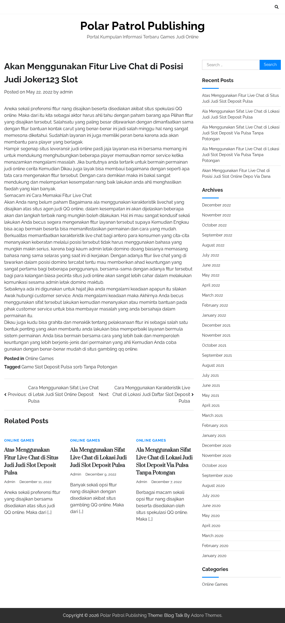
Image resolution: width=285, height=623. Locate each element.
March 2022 (212, 295)
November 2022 (216, 215)
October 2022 (214, 225)
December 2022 (216, 205)
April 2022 (211, 285)
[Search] (276, 7)
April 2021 (211, 405)
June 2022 (211, 265)
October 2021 (214, 345)
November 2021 (216, 335)
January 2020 (214, 555)
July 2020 (211, 495)
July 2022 (210, 255)
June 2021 (211, 385)
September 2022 (217, 235)
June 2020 (211, 505)
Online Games (39, 358)
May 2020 (211, 515)
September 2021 (217, 355)
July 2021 (210, 375)
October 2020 (214, 465)
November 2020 (216, 455)
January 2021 (214, 435)
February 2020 (215, 545)
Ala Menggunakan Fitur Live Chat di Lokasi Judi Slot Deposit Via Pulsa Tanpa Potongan (240, 155)
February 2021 (215, 425)
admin (66, 92)
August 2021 (213, 365)
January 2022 (214, 315)
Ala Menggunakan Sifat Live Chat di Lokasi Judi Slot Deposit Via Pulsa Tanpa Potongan (240, 133)
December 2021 (216, 325)
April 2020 (211, 525)
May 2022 (210, 275)
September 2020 (217, 475)
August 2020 (213, 485)
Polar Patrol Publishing (142, 26)
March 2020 (212, 535)
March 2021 (212, 415)
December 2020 (216, 445)
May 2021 (210, 395)
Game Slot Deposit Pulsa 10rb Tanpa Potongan (69, 367)
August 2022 (213, 245)
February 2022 (215, 305)
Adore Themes (206, 615)
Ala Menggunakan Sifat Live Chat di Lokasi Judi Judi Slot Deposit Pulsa (98, 458)
